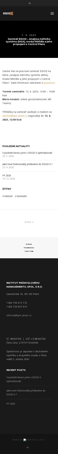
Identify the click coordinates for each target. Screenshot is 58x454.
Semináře (22, 196)
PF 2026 (6, 175)
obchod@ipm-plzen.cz (14, 115)
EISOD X (29, 222)
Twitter (29, 251)
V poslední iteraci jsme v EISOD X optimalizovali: (28, 153)
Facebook (29, 248)
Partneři (8, 196)
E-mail (29, 244)
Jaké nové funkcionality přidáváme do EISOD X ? (27, 164)
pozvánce (49, 82)
